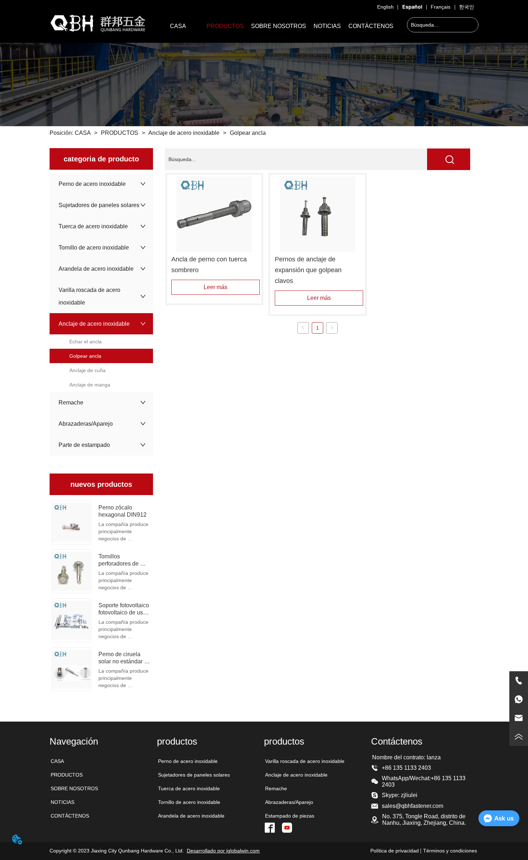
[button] (225, 26)
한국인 (466, 7)
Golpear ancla (248, 133)
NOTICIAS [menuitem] (327, 26)
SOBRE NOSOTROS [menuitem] (278, 26)
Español (412, 7)
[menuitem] (225, 26)
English (385, 7)
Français (440, 7)
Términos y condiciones (450, 851)
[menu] (275, 26)
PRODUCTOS (119, 133)
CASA (83, 133)
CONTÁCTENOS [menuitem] (370, 26)
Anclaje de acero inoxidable (183, 133)
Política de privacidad (394, 851)
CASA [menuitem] (178, 26)
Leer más (215, 287)
